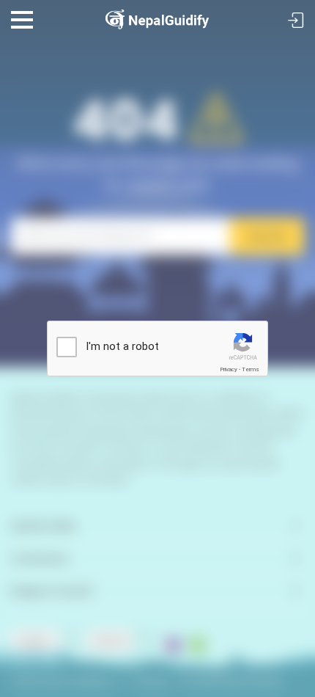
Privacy (228, 369)
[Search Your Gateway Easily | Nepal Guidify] (157, 14)
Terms (250, 369)
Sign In (296, 20)
